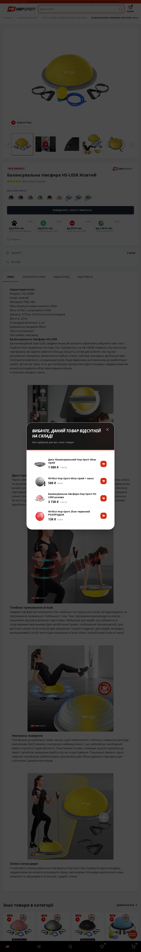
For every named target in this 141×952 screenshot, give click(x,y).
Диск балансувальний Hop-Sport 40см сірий (72, 461)
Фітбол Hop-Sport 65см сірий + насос (71, 478)
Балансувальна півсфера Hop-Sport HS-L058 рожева (72, 495)
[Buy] (103, 464)
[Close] (107, 429)
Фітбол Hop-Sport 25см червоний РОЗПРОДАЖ (69, 513)
